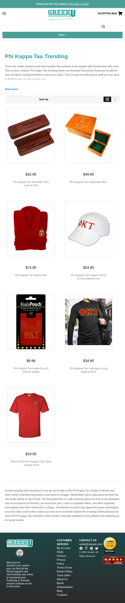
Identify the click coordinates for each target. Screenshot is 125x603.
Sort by (43, 99)
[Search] (103, 26)
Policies (61, 556)
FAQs (60, 552)
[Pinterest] (91, 548)
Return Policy (64, 571)
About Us (62, 579)
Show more (11, 89)
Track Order (63, 575)
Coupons (62, 594)
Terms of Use (64, 567)
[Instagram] (86, 548)
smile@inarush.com (90, 544)
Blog (59, 591)
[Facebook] (81, 548)
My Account (63, 548)
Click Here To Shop (78, 4)
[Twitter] (96, 548)
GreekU (91, 552)
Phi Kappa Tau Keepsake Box (88, 181)
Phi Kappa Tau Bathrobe (31, 275)
